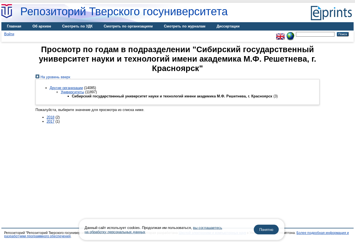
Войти (9, 34)
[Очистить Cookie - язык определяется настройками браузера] (290, 34)
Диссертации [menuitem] (228, 26)
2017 (50, 121)
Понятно (266, 230)
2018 (50, 117)
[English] (280, 34)
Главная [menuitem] (14, 26)
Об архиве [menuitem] (41, 26)
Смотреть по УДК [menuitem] (77, 26)
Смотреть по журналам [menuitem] (185, 26)
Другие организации (66, 88)
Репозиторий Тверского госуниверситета (124, 11)
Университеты (72, 92)
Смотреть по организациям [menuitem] (128, 26)
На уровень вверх (54, 77)
